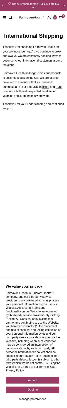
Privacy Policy (15, 370)
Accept (32, 380)
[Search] (10, 17)
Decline (33, 389)
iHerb (45, 86)
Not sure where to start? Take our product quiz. (35, 5)
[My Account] (49, 17)
